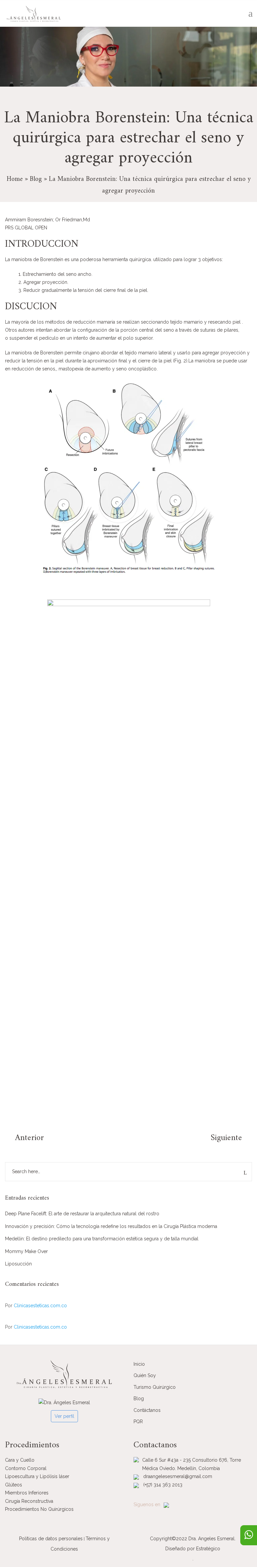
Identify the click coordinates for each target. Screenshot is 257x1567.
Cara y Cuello (19, 1460)
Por (36, 1305)
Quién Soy (145, 1375)
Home (15, 179)
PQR (138, 1421)
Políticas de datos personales (51, 1538)
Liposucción (18, 1263)
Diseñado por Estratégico (192, 1548)
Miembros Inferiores (27, 1492)
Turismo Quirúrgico (155, 1387)
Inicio (139, 1364)
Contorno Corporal (26, 1468)
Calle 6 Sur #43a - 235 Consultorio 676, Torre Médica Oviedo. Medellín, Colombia (191, 1464)
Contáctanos (147, 1410)
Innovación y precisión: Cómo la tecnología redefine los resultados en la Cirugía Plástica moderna (111, 1226)
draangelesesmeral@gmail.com (177, 1476)
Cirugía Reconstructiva (29, 1501)
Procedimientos (32, 1445)
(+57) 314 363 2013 (162, 1484)
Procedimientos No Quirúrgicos (39, 1509)
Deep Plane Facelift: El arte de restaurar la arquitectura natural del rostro (82, 1213)
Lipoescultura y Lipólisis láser (37, 1476)
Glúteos (13, 1484)
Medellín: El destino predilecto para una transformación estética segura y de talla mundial (101, 1238)
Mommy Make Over (26, 1251)
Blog (36, 179)
